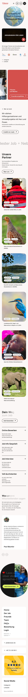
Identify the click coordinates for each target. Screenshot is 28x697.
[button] (3, 554)
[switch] (13, 3)
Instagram (6, 59)
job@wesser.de (10, 643)
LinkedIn (6, 61)
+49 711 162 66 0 (11, 650)
